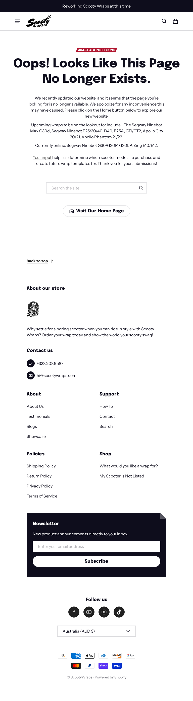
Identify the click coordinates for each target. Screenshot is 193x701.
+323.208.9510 (50, 363)
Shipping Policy (41, 465)
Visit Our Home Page (100, 211)
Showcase (36, 436)
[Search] (141, 187)
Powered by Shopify (110, 677)
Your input (42, 157)
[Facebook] (73, 612)
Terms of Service (42, 495)
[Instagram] (104, 612)
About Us (35, 406)
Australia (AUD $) (79, 631)
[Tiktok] (119, 612)
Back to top (37, 261)
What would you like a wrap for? (129, 465)
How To (106, 406)
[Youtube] (88, 612)
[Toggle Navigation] (17, 21)
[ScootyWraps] (38, 21)
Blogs (32, 426)
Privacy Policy (40, 485)
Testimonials (38, 416)
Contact (107, 416)
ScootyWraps (81, 677)
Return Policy (39, 475)
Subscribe (96, 561)
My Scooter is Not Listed (122, 475)
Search (106, 426)
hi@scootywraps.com (56, 375)
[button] (164, 21)
